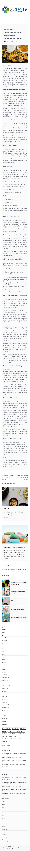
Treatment (4, 662)
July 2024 (4, 691)
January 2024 (5, 702)
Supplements (7, 27)
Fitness (3, 648)
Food (3, 651)
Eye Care (4, 646)
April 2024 (4, 696)
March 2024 (5, 699)
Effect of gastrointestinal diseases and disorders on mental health (18, 618)
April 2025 (4, 674)
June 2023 (4, 718)
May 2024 (4, 694)
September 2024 (6, 685)
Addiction (4, 629)
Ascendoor (24, 847)
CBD (3, 635)
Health (3, 654)
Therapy (3, 659)
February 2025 (5, 677)
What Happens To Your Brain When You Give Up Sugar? (19, 583)
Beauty (3, 632)
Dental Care (4, 637)
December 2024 (5, 680)
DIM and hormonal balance (11, 509)
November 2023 (5, 707)
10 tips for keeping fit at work (17, 609)
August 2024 (5, 688)
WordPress (12, 849)
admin (6, 41)
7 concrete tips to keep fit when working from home (18, 592)
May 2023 (4, 721)
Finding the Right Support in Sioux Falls (11, 757)
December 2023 (5, 704)
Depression (4, 640)
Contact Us (5, 842)
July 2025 (4, 672)
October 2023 (5, 710)
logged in (12, 569)
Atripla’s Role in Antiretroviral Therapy (15, 547)
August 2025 (5, 669)
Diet (3, 643)
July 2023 (4, 715)
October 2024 (5, 683)
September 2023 (6, 713)
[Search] (26, 2)
